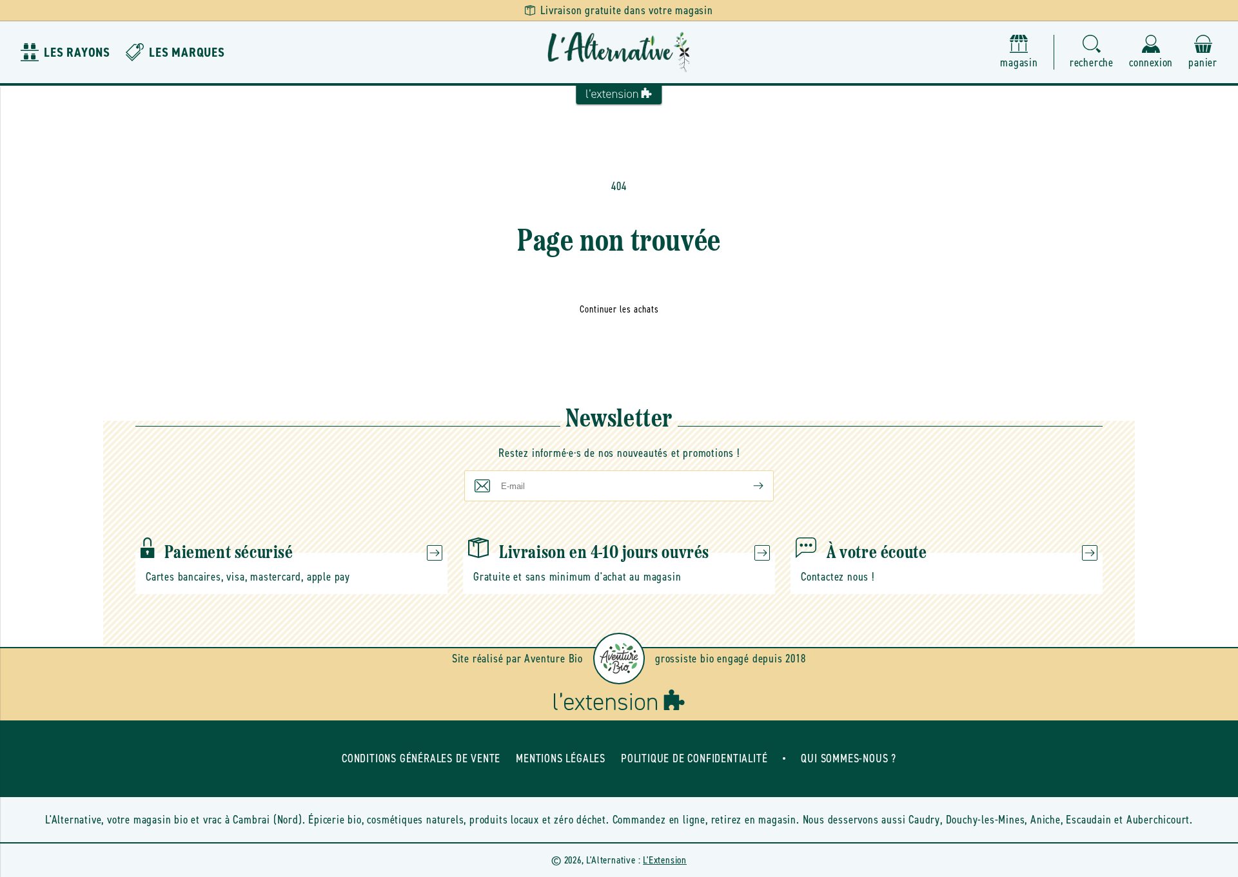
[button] (1092, 52)
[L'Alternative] (619, 52)
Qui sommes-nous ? (848, 758)
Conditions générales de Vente (421, 758)
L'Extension (665, 860)
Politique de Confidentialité (694, 758)
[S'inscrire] (747, 486)
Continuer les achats (619, 309)
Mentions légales (560, 758)
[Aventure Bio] (619, 658)
